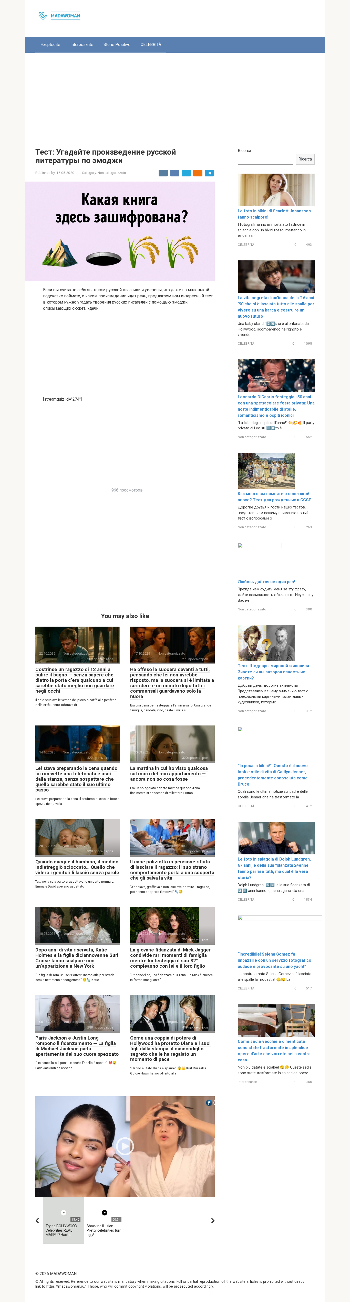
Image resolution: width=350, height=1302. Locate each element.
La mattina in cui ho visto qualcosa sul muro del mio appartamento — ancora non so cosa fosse (169, 773)
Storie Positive (117, 44)
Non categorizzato (112, 173)
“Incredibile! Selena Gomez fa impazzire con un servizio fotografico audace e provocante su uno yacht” (274, 960)
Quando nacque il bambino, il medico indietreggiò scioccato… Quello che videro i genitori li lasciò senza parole (77, 867)
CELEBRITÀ (151, 44)
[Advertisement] (175, 96)
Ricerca (244, 150)
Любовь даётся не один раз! (266, 581)
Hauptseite (50, 44)
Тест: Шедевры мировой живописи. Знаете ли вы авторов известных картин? (274, 672)
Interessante (81, 44)
